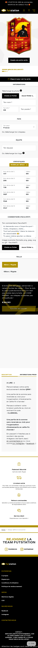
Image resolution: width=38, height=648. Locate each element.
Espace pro (5, 579)
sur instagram (18, 443)
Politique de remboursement (12, 586)
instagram (28, 549)
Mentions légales (8, 597)
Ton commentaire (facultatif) (14, 223)
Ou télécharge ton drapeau (13, 132)
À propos (5, 575)
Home (3, 529)
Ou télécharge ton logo (13, 153)
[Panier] (29, 10)
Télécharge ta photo (11, 91)
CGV (3, 600)
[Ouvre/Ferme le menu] (33, 10)
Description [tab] (7, 374)
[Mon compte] (24, 10)
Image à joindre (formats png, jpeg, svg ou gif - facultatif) (19, 241)
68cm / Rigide (10, 271)
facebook (30, 443)
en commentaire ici (15, 441)
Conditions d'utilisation (10, 583)
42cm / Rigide (10, 265)
